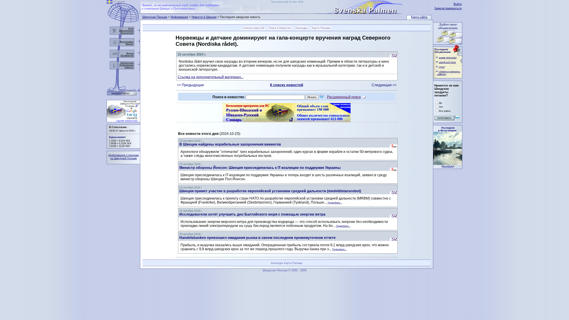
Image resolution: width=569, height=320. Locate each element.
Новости (128, 67)
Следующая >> (384, 85)
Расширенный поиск (344, 97)
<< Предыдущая (190, 85)
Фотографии (126, 41)
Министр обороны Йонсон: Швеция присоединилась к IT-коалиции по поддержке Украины (260, 168)
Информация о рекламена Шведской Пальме (123, 157)
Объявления (126, 55)
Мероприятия (126, 30)
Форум (129, 53)
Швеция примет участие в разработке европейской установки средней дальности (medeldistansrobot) (270, 191)
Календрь (301, 28)
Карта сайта (419, 17)
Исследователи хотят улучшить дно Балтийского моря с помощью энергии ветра (252, 214)
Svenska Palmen (120, 93)
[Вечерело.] (447, 164)
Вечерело (447, 166)
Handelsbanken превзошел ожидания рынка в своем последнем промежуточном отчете (257, 238)
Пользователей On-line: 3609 (287, 1)
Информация (179, 17)
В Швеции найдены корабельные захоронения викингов (230, 144)
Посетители (126, 33)
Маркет (129, 44)
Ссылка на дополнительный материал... (210, 77)
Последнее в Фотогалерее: (447, 129)
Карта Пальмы (321, 28)
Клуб (130, 28)
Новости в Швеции (204, 17)
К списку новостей (286, 85)
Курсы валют (117, 137)
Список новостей (253, 28)
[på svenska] (109, 2)
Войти (458, 4)
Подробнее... (335, 202)
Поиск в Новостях (280, 28)
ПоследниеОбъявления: (443, 50)
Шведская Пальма (154, 17)
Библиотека (126, 63)
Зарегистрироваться (448, 8)
